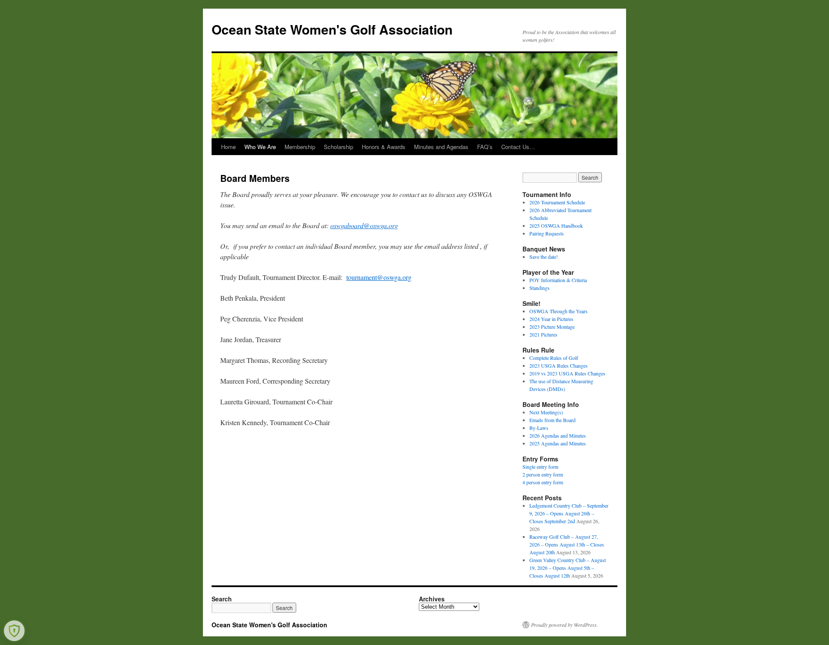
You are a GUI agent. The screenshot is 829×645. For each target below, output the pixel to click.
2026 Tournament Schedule (557, 202)
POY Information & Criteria (558, 279)
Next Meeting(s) (546, 412)
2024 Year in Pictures (551, 318)
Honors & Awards (383, 147)
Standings (539, 287)
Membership (300, 147)
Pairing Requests (546, 233)
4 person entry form (542, 482)
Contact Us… (518, 147)
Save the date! (543, 256)
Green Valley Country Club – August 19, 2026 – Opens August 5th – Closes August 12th (567, 567)
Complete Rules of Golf (553, 357)
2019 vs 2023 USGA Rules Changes (567, 373)
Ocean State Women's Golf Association (332, 29)
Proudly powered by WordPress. (564, 624)
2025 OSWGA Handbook (556, 225)
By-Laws (538, 427)
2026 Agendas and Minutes (557, 435)
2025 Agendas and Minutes (557, 443)
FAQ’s (485, 147)
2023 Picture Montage (552, 326)
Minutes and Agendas (441, 147)
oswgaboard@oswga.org (364, 225)
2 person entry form (542, 474)
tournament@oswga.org (378, 277)
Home (228, 147)
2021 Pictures (543, 334)
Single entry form (540, 466)
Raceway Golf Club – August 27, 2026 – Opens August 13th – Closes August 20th (566, 544)
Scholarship (338, 147)
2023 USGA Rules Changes (558, 365)
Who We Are (260, 147)
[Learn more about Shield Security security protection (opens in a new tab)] (14, 630)
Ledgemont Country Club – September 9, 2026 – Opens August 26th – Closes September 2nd (568, 513)
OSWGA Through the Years (558, 311)
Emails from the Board (552, 419)
